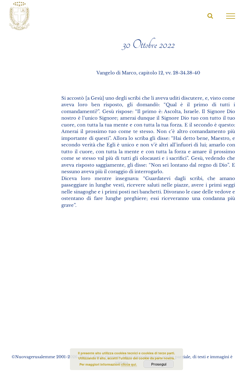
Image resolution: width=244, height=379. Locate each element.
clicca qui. (129, 364)
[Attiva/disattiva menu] (231, 16)
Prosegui (158, 364)
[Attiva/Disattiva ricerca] (210, 16)
